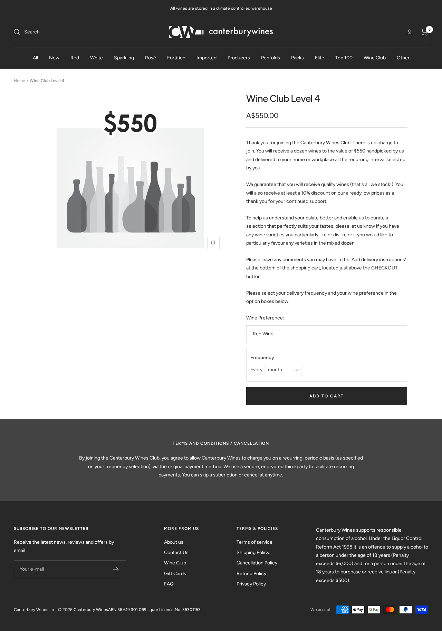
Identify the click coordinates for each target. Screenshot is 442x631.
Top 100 (344, 58)
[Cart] (424, 32)
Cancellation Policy (257, 563)
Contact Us (176, 552)
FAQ (169, 584)
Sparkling (124, 58)
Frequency (262, 358)
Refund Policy (251, 573)
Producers (239, 58)
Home (19, 80)
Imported (206, 58)
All (35, 58)
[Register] (116, 569)
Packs (297, 58)
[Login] (409, 32)
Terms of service (254, 542)
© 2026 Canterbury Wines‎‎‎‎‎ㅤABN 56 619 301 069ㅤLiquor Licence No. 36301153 (129, 609)
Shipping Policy (253, 552)
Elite (319, 58)
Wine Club (375, 58)
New (54, 58)
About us (173, 542)
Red (74, 58)
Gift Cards (175, 573)
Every (256, 370)
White (96, 58)
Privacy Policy (251, 584)
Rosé (150, 58)
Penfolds (270, 58)
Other (403, 58)
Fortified (176, 58)
